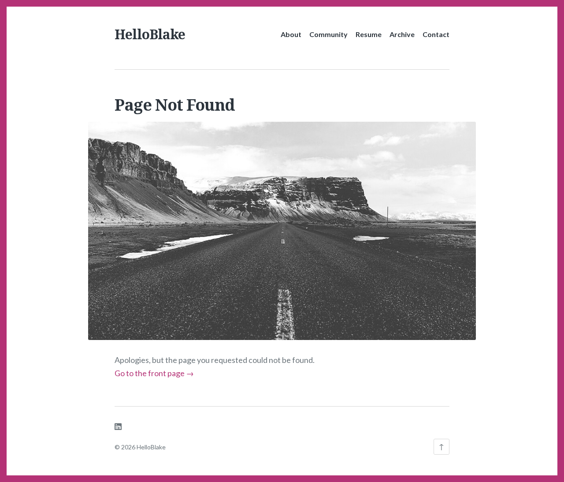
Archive (402, 34)
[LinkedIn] (118, 426)
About (291, 34)
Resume (369, 34)
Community (328, 34)
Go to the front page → (154, 373)
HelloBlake (150, 34)
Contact (436, 34)
